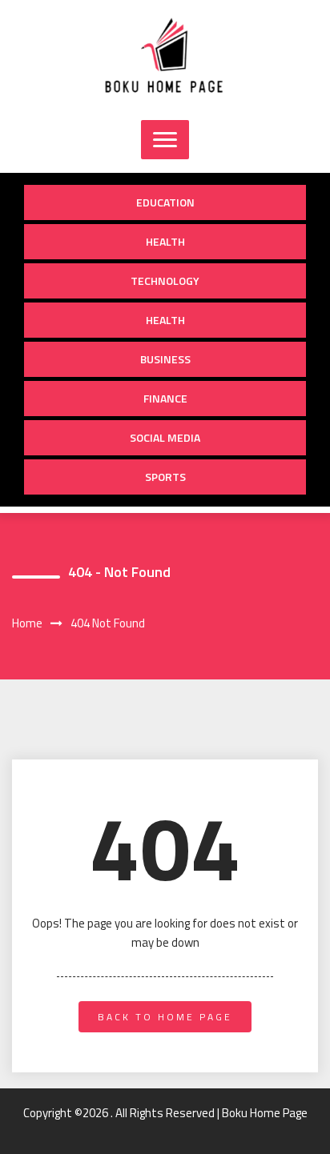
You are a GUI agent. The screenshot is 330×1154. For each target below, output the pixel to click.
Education (165, 202)
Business (165, 359)
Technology (165, 280)
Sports (165, 476)
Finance (165, 398)
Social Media (165, 437)
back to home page (165, 1016)
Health (165, 241)
